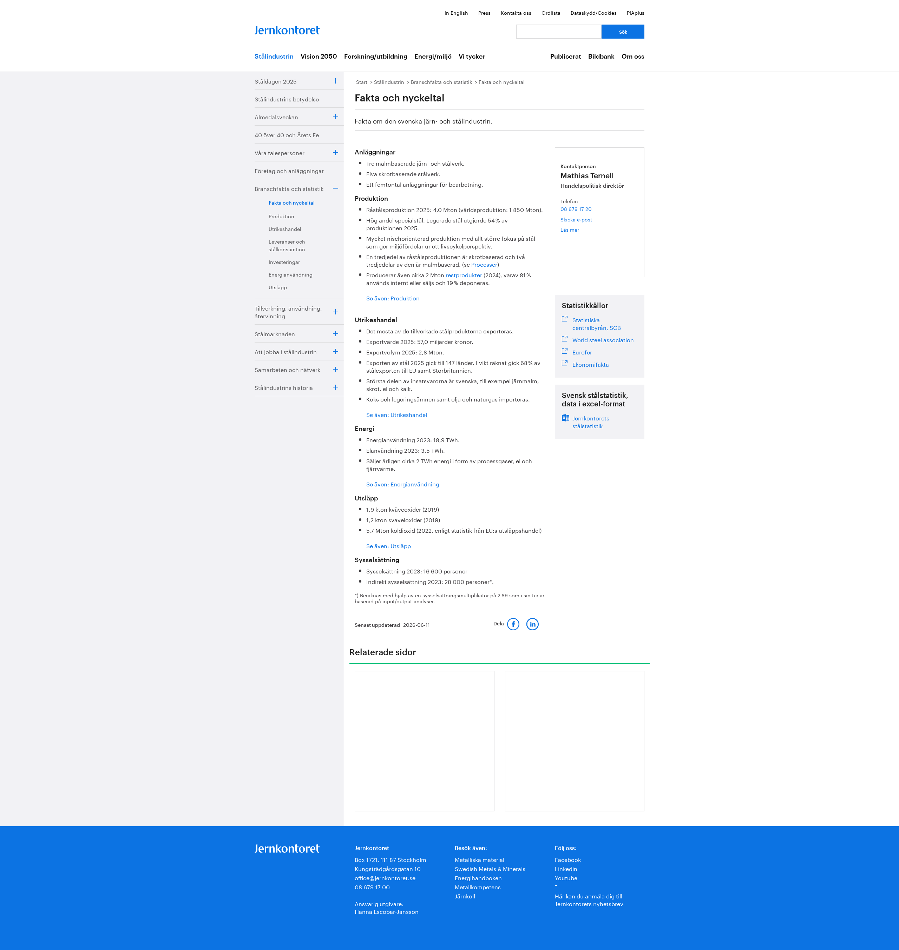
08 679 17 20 (576, 208)
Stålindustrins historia (284, 387)
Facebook (568, 859)
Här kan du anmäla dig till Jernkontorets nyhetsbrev (589, 899)
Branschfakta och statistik (289, 188)
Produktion (281, 216)
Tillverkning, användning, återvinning (288, 311)
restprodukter (464, 274)
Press (484, 12)
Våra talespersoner (279, 152)
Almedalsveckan (276, 116)
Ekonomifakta (590, 363)
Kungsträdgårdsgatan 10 (388, 868)
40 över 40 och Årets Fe (287, 134)
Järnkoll (465, 895)
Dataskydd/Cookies (594, 12)
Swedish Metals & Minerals (490, 868)
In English (456, 12)
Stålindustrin (274, 56)
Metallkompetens (478, 886)
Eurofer (582, 351)
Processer (484, 263)
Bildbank (601, 56)
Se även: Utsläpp (388, 545)
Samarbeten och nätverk (287, 369)
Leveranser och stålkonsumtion (287, 245)
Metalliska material (479, 859)
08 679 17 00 (372, 886)
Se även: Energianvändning (402, 483)
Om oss (633, 56)
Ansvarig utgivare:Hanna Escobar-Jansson (387, 907)
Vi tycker (472, 56)
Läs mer (579, 229)
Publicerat (565, 56)
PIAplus (635, 12)
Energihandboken (478, 877)
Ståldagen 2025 (276, 80)
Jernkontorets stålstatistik (590, 421)
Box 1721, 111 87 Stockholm (390, 859)
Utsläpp (278, 287)
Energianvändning (291, 274)
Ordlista (551, 12)
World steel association (603, 339)
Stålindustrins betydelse (287, 98)
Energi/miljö (433, 56)
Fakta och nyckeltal (292, 203)
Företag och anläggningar (289, 170)
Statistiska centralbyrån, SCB (596, 323)
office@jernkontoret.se (385, 877)
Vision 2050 (319, 56)
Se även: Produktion (393, 297)
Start (361, 81)
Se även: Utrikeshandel (396, 414)
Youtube (566, 877)
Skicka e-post (576, 219)
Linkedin (566, 868)
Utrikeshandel (285, 228)
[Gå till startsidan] (287, 28)
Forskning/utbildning (375, 56)
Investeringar (284, 261)
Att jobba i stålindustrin (286, 351)
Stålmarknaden (275, 333)
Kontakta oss (516, 12)
